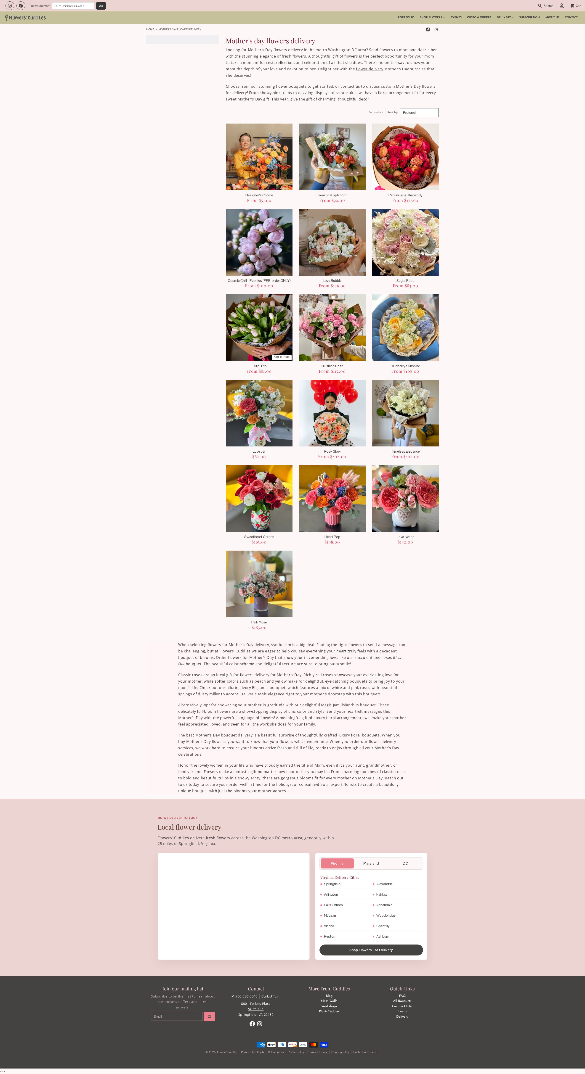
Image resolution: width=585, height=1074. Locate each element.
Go (101, 6)
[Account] (561, 5)
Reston (329, 936)
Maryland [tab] (371, 863)
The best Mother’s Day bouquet (207, 735)
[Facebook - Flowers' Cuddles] (428, 29)
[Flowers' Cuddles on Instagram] (9, 5)
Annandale (384, 904)
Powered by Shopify (252, 1052)
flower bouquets (291, 86)
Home (150, 29)
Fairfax (381, 894)
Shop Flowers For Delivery (371, 949)
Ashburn (382, 936)
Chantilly (383, 926)
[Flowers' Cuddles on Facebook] (20, 5)
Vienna (329, 926)
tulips (223, 778)
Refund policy (276, 1052)
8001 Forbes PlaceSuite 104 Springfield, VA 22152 (256, 1009)
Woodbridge (386, 915)
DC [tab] (405, 863)
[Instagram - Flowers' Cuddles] (436, 29)
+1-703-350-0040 (244, 996)
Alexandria (384, 883)
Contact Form (270, 996)
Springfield (332, 883)
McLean (330, 915)
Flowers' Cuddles (227, 1052)
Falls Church (333, 904)
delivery (375, 68)
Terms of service (317, 1052)
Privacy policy (296, 1052)
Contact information (365, 1052)
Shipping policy (340, 1052)
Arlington (331, 894)
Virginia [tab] (337, 863)
